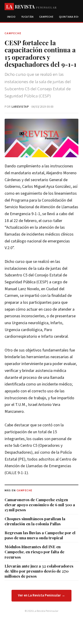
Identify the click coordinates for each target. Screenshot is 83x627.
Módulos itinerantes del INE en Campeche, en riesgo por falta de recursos (34, 551)
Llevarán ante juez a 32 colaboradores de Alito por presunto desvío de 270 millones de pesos (39, 571)
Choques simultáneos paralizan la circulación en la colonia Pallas (35, 521)
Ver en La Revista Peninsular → (41, 595)
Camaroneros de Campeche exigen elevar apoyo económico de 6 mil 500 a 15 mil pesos (40, 504)
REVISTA (31, 6)
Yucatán (27, 17)
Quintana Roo (69, 17)
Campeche (46, 17)
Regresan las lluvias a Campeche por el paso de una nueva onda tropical (40, 535)
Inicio (11, 17)
